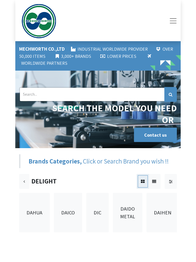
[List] (154, 181)
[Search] (170, 94)
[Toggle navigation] (173, 20)
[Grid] (143, 181)
